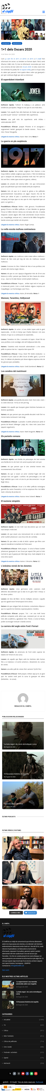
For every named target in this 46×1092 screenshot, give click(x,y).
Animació (24, 1063)
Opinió (24, 1058)
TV (24, 1025)
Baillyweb (39, 1082)
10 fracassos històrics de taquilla (16, 774)
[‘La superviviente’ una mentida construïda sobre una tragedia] (8, 985)
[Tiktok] (14, 1073)
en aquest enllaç (25, 70)
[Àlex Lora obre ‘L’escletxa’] (23, 795)
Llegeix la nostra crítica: (10, 561)
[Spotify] (31, 1073)
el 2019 (30, 59)
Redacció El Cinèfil (23, 706)
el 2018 (23, 59)
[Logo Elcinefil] (7, 8)
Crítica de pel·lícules (24, 1041)
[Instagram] (18, 1073)
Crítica (24, 1030)
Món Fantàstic (24, 1036)
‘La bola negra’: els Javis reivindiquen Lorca (20, 744)
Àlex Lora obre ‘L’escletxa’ (13, 804)
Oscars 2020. (27, 67)
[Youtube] (23, 1073)
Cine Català (24, 1047)
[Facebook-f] (27, 1073)
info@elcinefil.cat (17, 966)
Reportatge (17, 43)
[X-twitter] (10, 1073)
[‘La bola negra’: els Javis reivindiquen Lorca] (23, 736)
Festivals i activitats (24, 1052)
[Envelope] (35, 1073)
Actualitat (6, 43)
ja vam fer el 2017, (12, 59)
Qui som (5, 970)
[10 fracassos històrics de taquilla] (23, 765)
